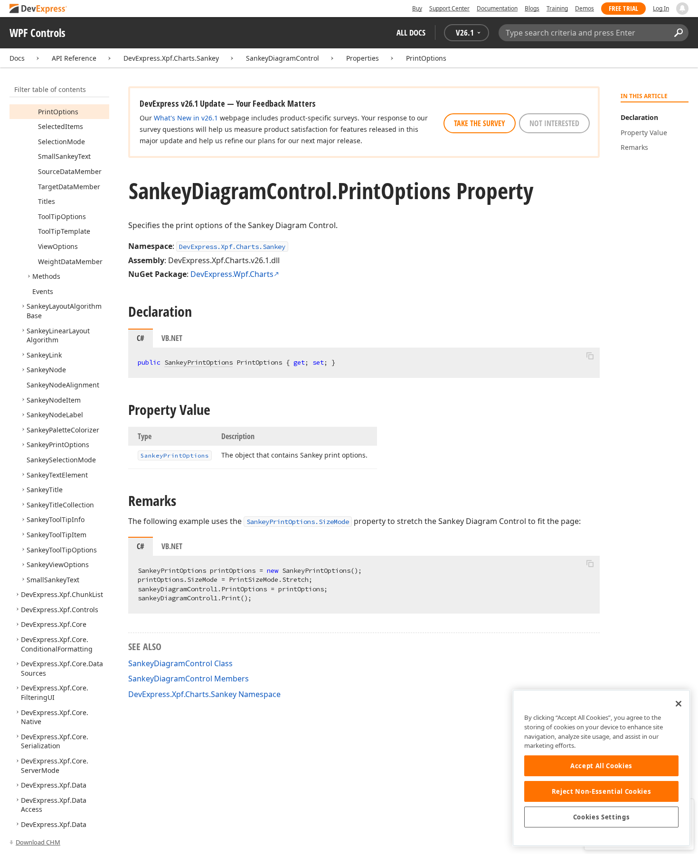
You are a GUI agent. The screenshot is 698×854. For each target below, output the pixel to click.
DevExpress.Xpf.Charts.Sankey (171, 58)
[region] (601, 767)
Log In (661, 8)
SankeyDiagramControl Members (188, 678)
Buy (417, 8)
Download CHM (38, 842)
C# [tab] (140, 338)
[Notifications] (682, 8)
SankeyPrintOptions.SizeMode (297, 521)
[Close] (678, 703)
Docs (17, 58)
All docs (410, 32)
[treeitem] (58, 111)
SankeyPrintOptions (198, 362)
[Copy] (589, 355)
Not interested (554, 123)
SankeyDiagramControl (282, 58)
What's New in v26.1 (186, 117)
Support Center (449, 8)
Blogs (532, 8)
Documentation (497, 8)
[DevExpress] (38, 9)
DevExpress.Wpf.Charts (232, 274)
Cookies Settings (601, 817)
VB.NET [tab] (171, 338)
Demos (584, 8)
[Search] (678, 32)
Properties (362, 58)
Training (557, 8)
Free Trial (623, 8)
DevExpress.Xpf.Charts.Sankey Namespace (204, 694)
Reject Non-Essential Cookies (601, 791)
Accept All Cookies (601, 766)
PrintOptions (426, 58)
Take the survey (479, 123)
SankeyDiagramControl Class (180, 663)
